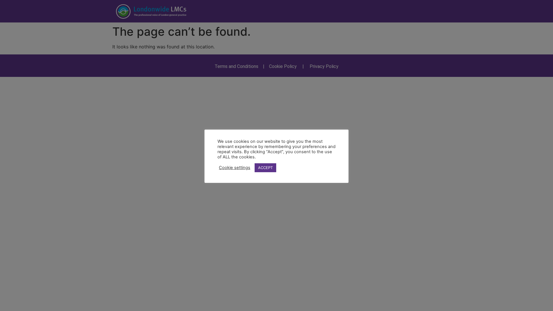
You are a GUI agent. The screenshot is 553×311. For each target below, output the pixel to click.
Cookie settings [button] (234, 167)
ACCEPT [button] (265, 167)
